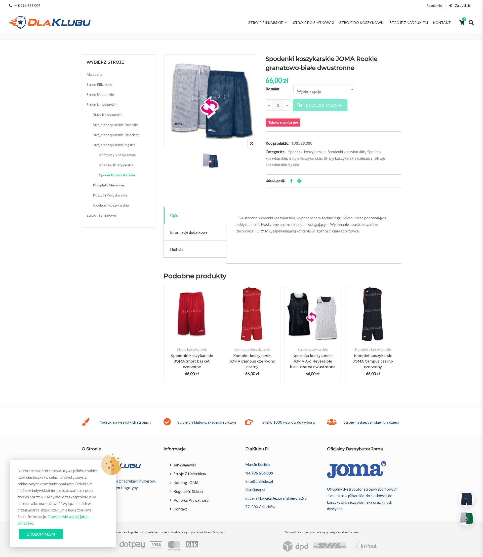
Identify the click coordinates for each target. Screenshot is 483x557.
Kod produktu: (277, 143)
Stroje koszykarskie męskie (114, 145)
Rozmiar (272, 89)
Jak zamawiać (185, 465)
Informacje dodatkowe (189, 232)
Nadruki (176, 249)
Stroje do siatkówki (313, 22)
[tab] (195, 215)
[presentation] (167, 342)
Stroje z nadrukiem (409, 22)
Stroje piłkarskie (265, 22)
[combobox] (324, 89)
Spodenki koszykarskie (307, 151)
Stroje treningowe (101, 215)
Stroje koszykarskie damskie (115, 125)
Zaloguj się (462, 6)
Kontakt (442, 22)
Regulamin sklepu (188, 491)
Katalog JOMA (186, 482)
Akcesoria (94, 74)
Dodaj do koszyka (324, 105)
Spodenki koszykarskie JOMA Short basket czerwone (192, 361)
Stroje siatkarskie (100, 94)
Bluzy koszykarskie (108, 114)
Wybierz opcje (191, 320)
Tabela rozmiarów (283, 122)
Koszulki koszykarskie (116, 165)
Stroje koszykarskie (305, 158)
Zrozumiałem (41, 534)
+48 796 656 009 (27, 6)
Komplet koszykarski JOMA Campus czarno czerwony (373, 361)
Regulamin (434, 6)
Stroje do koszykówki (362, 22)
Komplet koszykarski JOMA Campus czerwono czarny (252, 361)
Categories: (276, 151)
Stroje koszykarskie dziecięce (348, 158)
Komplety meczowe (108, 185)
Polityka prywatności (192, 500)
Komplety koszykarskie (252, 349)
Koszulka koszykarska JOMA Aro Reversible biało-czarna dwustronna (312, 361)
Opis (174, 215)
